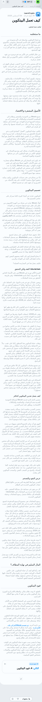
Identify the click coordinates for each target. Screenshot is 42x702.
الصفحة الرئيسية (35, 6)
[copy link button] (21, 679)
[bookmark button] (13, 699)
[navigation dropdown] (36, 2)
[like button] (18, 699)
